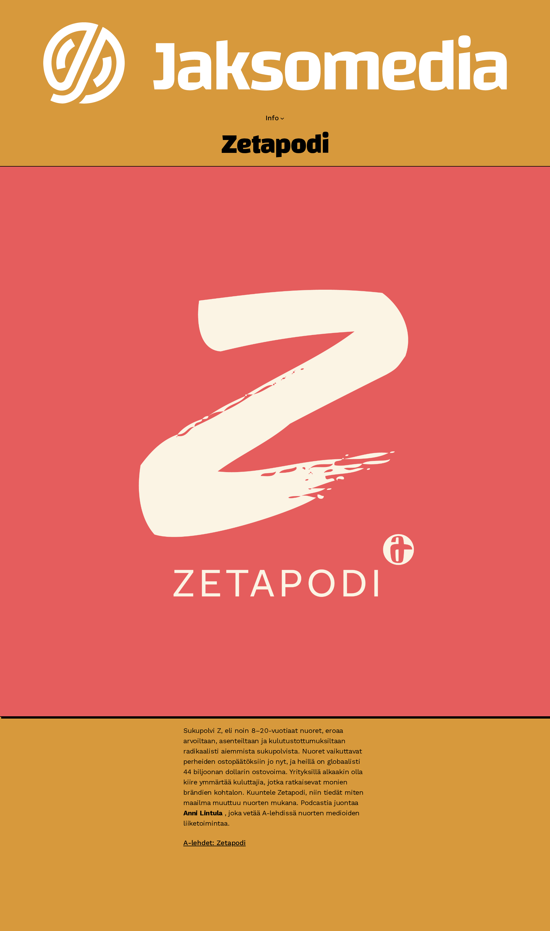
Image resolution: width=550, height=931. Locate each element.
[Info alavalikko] (282, 118)
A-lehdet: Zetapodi (214, 843)
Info (272, 118)
